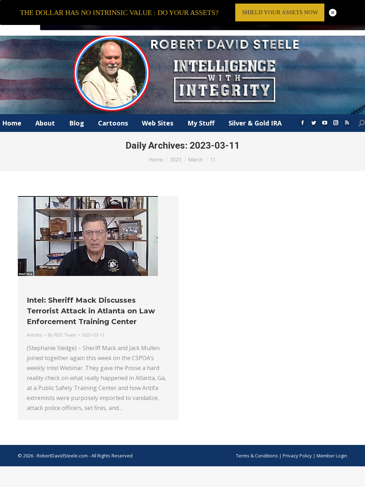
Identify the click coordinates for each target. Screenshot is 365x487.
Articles (34, 335)
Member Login (332, 455)
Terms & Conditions (257, 455)
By (62, 335)
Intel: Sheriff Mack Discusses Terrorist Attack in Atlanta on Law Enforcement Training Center (91, 311)
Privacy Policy (298, 455)
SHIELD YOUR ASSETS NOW (280, 12)
